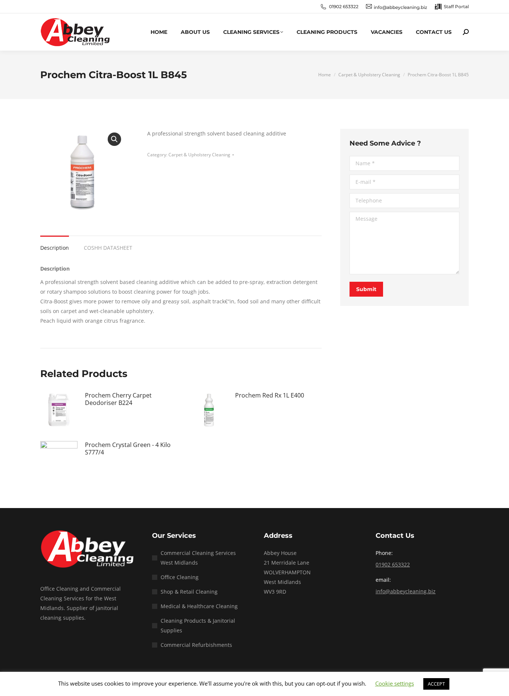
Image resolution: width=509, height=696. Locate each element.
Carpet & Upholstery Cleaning (199, 154)
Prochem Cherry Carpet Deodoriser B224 (118, 399)
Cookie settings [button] (394, 683)
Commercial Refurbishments (196, 644)
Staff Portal (456, 6)
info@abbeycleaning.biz (406, 591)
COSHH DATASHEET (108, 247)
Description (54, 247)
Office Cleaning (180, 577)
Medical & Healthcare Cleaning (199, 606)
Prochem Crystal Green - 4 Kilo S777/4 (128, 448)
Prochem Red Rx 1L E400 (269, 395)
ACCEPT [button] (436, 683)
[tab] (54, 244)
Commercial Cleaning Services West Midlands (198, 557)
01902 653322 (343, 6)
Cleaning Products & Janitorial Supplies (198, 625)
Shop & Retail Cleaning (189, 591)
